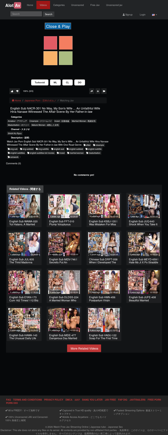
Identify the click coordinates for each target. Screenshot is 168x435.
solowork (14, 157)
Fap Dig (122, 399)
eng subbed (27, 148)
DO (79, 82)
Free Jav (95, 5)
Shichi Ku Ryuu (15, 133)
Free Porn (154, 399)
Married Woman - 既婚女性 (84, 120)
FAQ (8, 399)
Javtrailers (137, 399)
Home (30, 5)
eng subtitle (43, 148)
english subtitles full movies (41, 152)
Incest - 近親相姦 (61, 120)
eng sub (14, 148)
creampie (99, 145)
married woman (76, 152)
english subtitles (17, 152)
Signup (129, 14)
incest (62, 152)
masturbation (94, 152)
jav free (110, 399)
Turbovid (40, 82)
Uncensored (77, 5)
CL (67, 82)
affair (88, 145)
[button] (154, 14)
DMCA (68, 399)
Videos (43, 5)
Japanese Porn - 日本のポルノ (40, 100)
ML (55, 82)
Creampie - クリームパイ (41, 120)
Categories (59, 5)
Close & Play (58, 26)
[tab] (25, 189)
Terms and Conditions (27, 399)
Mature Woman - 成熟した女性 (45, 124)
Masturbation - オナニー (18, 124)
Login (142, 14)
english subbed (76, 148)
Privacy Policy (53, 399)
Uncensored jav (114, 5)
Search (48, 14)
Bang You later (92, 399)
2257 (77, 399)
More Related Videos (84, 348)
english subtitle (95, 148)
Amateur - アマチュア (17, 120)
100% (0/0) (28, 90)
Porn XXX (12, 403)
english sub (58, 148)
